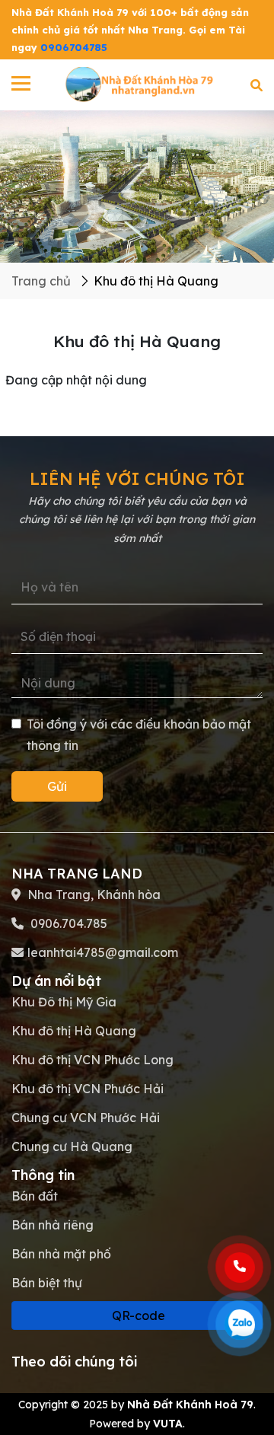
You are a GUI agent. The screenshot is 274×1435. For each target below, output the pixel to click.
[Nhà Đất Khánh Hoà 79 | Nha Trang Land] (141, 83)
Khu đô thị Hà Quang (73, 1030)
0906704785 (73, 47)
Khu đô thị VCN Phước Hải (87, 1088)
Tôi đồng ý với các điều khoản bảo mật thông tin (139, 734)
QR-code (137, 1315)
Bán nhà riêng (52, 1225)
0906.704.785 (67, 923)
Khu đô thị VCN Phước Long (92, 1059)
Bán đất (34, 1196)
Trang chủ (41, 281)
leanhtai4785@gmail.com (102, 952)
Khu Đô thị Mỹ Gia (63, 1001)
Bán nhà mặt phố (61, 1253)
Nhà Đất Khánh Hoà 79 (190, 1404)
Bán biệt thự (46, 1282)
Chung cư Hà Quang (71, 1146)
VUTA (168, 1423)
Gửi (57, 786)
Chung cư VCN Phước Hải (85, 1117)
